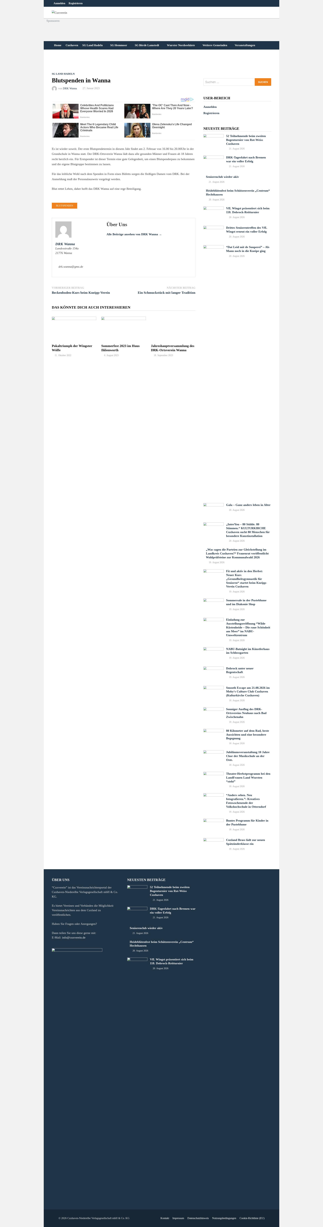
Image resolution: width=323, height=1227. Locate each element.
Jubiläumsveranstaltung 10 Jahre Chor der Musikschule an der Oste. (248, 756)
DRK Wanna (70, 88)
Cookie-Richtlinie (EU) (252, 1218)
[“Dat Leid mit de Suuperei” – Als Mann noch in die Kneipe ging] (213, 247)
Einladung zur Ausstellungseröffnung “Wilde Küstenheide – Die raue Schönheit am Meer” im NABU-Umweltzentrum (248, 627)
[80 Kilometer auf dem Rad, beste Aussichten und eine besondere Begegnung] (213, 731)
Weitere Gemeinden (215, 45)
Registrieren (76, 3)
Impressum (178, 1218)
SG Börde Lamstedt (147, 45)
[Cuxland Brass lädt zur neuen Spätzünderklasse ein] (213, 840)
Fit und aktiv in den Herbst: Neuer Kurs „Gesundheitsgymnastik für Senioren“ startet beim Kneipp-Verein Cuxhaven (246, 578)
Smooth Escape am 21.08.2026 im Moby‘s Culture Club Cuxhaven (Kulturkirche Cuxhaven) (248, 691)
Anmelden (59, 3)
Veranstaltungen (245, 45)
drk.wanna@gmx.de (71, 266)
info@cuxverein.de (73, 937)
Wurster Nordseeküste (181, 45)
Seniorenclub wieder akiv (222, 176)
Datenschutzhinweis (198, 1218)
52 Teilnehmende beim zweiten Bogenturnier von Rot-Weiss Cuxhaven (246, 139)
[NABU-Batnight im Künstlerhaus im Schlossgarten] (213, 649)
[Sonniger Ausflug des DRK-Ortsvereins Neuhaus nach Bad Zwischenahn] (213, 709)
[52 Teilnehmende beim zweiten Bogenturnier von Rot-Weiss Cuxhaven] (213, 136)
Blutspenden (64, 205)
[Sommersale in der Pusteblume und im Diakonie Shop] (213, 600)
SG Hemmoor (118, 45)
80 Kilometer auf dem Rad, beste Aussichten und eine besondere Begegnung (247, 734)
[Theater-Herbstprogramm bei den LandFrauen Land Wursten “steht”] (213, 774)
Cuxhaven (72, 45)
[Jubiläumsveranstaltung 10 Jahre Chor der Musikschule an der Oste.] (213, 752)
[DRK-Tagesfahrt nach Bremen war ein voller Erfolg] (213, 157)
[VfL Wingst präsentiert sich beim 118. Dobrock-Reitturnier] (213, 208)
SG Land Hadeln (92, 45)
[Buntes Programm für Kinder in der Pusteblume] (213, 821)
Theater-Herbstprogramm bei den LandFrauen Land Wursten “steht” (248, 777)
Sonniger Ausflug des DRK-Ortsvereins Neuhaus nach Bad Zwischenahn (246, 713)
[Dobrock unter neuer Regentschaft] (213, 668)
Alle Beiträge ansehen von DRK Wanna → (134, 234)
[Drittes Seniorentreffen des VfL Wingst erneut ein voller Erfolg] (213, 228)
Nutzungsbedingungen (224, 1218)
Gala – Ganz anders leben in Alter (248, 505)
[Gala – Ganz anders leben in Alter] (213, 505)
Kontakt (164, 1218)
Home (57, 45)
